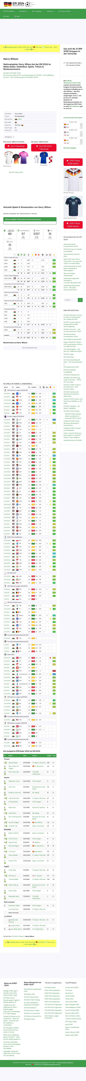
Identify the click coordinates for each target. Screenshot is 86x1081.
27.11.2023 (7, 495)
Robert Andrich (14, 833)
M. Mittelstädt (13, 802)
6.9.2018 (6, 736)
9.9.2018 (6, 733)
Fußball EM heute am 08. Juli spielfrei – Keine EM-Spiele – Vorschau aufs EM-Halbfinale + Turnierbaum (11, 1020)
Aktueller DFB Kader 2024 (12, 73)
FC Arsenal (38, 876)
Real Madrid (38, 822)
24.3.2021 (7, 632)
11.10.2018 (7, 743)
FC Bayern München (39, 763)
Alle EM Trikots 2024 (16, 172)
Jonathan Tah (13, 826)
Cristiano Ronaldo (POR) (73, 1019)
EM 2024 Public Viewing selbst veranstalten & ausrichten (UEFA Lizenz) (73, 416)
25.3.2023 (7, 570)
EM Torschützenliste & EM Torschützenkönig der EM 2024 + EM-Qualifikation (28, 75)
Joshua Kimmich (14, 798)
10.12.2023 (7, 485)
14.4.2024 (7, 436)
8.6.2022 (6, 596)
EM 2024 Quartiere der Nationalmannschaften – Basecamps (72, 394)
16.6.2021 (6, 664)
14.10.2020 (7, 703)
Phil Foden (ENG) (71, 1022)
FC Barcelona (39, 766)
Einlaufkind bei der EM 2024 (73, 440)
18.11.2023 (7, 550)
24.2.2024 (7, 459)
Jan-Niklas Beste (16, 929)
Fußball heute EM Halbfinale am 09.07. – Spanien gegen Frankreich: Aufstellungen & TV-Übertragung (11, 1009)
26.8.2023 (7, 527)
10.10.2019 (7, 681)
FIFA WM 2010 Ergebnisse (53, 1004)
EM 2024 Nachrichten (31, 997)
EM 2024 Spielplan (8, 11)
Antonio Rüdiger (14, 822)
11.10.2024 (7, 403)
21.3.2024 (7, 544)
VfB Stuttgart (36, 781)
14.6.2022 (7, 589)
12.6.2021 (6, 667)
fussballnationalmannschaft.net (51, 1064)
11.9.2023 (6, 557)
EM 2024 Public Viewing (71, 411)
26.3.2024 (7, 540)
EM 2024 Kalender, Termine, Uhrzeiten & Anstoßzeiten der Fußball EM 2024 (73, 317)
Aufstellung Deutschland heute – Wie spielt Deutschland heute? (72, 288)
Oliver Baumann (14, 772)
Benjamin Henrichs (15, 792)
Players (21, 936)
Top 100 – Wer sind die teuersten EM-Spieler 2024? (20, 77)
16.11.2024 (7, 397)
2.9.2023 (6, 524)
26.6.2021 (7, 658)
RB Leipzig (35, 792)
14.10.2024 (7, 400)
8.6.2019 (6, 690)
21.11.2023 (7, 547)
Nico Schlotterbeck (15, 817)
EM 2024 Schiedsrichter (72, 375)
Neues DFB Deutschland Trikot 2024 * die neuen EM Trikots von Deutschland (73, 261)
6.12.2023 (7, 488)
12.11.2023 (7, 498)
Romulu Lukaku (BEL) (72, 1013)
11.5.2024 (7, 423)
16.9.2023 (7, 521)
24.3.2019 (7, 694)
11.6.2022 (6, 592)
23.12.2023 (7, 478)
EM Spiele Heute (29, 1019)
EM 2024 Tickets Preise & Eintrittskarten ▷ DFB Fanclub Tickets (72, 387)
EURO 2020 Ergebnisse (52, 999)
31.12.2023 (7, 472)
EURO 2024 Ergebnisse (52, 1002)
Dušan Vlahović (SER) (72, 1032)
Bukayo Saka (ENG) (71, 1035)
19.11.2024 (7, 393)
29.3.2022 (7, 638)
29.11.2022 (7, 576)
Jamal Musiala (13, 855)
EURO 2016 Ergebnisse (52, 996)
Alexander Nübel (14, 905)
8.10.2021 (6, 622)
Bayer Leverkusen (38, 826)
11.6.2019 (6, 687)
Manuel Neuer (13, 763)
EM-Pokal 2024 (69, 357)
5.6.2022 (6, 606)
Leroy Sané (12, 870)
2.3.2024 (6, 455)
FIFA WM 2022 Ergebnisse (53, 1013)
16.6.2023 (7, 563)
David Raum (12, 813)
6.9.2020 (7, 710)
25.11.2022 (7, 579)
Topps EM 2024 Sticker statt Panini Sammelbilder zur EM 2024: (73, 401)
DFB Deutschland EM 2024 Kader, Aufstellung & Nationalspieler (72, 268)
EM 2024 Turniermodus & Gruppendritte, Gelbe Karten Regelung (72, 324)
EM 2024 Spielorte (30, 1008)
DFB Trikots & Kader (64, 11)
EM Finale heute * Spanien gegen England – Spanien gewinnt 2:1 (11, 1000)
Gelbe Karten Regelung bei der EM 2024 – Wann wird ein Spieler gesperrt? (12, 1037)
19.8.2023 (7, 530)
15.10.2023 (7, 553)
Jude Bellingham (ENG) (73, 1007)
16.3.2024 (7, 449)
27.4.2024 (7, 429)
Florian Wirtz (13, 861)
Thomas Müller (13, 879)
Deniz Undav (13, 891)
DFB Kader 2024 (29, 994)
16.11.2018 (6, 726)
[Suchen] (80, 300)
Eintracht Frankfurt (38, 807)
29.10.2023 (7, 504)
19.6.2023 (7, 560)
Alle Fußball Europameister (73, 339)
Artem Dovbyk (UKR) (72, 1010)
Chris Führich (13, 839)
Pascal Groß (13, 842)
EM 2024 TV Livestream (32, 1013)
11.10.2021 (7, 619)
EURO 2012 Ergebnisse (52, 993)
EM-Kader (6, 16)
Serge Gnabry (15, 925)
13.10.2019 (7, 677)
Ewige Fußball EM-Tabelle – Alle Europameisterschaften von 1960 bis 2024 (73, 344)
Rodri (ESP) (69, 1024)
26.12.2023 (7, 475)
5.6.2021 (6, 648)
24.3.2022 (7, 609)
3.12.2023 (7, 491)
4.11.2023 (7, 501)
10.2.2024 (7, 465)
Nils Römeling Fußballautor (65, 1062)
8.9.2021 (6, 625)
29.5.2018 (7, 746)
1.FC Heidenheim (37, 929)
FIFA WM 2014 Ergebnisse (53, 1007)
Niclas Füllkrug (13, 885)
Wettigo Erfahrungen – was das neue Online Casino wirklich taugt (11, 993)
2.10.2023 (7, 514)
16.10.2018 (7, 729)
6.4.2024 (7, 439)
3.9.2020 (7, 713)
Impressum (37, 1062)
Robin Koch (12, 807)
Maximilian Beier (14, 896)
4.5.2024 (7, 426)
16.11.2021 (6, 612)
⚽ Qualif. (17, 16)
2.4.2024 (7, 442)
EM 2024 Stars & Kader (31, 1010)
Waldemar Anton (14, 781)
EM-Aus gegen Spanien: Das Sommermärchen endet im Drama (11, 1030)
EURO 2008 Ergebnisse (52, 990)
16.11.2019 (7, 674)
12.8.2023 (7, 534)
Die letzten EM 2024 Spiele (73, 118)
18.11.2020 (7, 700)
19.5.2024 (7, 420)
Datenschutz (44, 1062)
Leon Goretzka (13, 909)
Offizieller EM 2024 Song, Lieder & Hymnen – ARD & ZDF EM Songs (72, 380)
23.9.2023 (7, 517)
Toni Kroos (12, 851)
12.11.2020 (7, 720)
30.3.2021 (7, 628)
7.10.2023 (7, 511)
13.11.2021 (6, 615)
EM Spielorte (23, 11)
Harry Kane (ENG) (71, 1002)
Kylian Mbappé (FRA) (72, 1004)
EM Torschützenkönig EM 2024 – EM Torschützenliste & (73, 362)
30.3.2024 (7, 446)
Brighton (37, 842)
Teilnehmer (50, 11)
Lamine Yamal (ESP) (71, 987)
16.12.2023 (7, 482)
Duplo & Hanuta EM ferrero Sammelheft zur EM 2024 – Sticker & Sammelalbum (73, 435)
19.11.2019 (7, 671)
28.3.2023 (7, 566)
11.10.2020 (7, 707)
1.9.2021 (6, 645)
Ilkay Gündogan (14, 846)
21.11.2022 (7, 583)
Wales (20, 119)
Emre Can (12, 787)
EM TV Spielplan (36, 11)
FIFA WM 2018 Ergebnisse (53, 1010)
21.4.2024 (7, 433)
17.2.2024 (7, 462)
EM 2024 (14, 936)
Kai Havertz (12, 876)
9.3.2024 (7, 452)
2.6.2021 (6, 651)
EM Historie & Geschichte (32, 1016)
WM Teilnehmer (74, 106)
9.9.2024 (7, 406)
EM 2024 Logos (69, 354)
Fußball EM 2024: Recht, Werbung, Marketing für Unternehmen (72, 423)
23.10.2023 (7, 508)
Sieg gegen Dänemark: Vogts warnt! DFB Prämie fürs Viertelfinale (11, 1053)
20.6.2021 (7, 661)
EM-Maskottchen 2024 (71, 367)
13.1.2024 (7, 468)
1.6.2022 (6, 599)
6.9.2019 (6, 684)
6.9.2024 (7, 410)
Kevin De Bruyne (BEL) (72, 1016)
